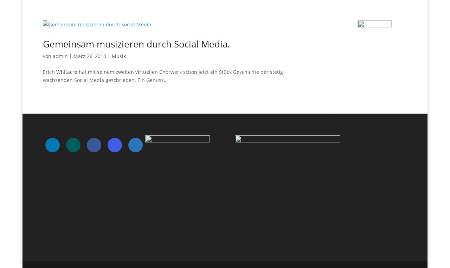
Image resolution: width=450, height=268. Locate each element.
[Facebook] (94, 145)
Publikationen (307, 14)
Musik (119, 56)
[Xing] (73, 145)
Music (274, 14)
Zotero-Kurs (392, 14)
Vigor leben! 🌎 (351, 14)
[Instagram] (115, 145)
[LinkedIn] (52, 145)
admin (60, 56)
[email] (135, 145)
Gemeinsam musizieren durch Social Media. (136, 44)
